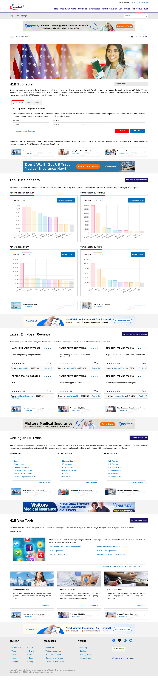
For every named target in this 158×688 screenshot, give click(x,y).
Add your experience (133, 566)
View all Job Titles (137, 200)
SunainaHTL (118, 368)
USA (120, 9)
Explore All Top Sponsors (136, 180)
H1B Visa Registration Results (25, 477)
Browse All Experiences (113, 566)
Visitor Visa (50, 647)
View (49, 363)
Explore (46, 606)
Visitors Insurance (53, 651)
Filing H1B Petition (67, 467)
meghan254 (23, 368)
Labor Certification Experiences (108, 547)
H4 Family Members (21, 467)
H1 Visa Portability (114, 470)
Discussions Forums (54, 658)
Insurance (82, 9)
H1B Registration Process (23, 470)
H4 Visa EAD (113, 473)
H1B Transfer (113, 464)
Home (55, 9)
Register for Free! (143, 2)
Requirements (19, 464)
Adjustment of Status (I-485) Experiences (112, 554)
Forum (105, 9)
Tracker (113, 9)
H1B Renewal (113, 461)
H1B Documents (67, 464)
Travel (127, 9)
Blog (146, 9)
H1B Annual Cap (67, 461)
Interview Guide (66, 477)
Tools (139, 9)
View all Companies (65, 200)
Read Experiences (53, 654)
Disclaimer (84, 651)
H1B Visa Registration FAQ (23, 473)
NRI (133, 9)
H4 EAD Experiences (57, 554)
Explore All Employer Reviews (135, 334)
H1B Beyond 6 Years (115, 467)
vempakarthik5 (119, 396)
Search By (56, 120)
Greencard (64, 9)
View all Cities (67, 254)
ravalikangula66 (72, 396)
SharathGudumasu (26, 396)
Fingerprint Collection (69, 470)
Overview (17, 461)
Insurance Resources (54, 661)
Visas (73, 9)
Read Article (76, 153)
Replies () (49, 368)
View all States (138, 254)
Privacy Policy (85, 654)
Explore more (45, 482)
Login (133, 2)
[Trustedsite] (118, 651)
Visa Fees (64, 473)
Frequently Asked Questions (24, 131)
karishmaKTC (71, 368)
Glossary (83, 647)
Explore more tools (139, 520)
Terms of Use (85, 658)
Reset (122, 131)
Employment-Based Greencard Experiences (66, 547)
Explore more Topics (139, 438)
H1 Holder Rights (114, 477)
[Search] (146, 16)
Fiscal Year (17, 120)
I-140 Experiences (57, 551)
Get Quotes (28, 153)
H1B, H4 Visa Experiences (106, 551)
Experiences (94, 9)
